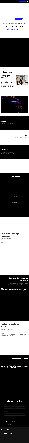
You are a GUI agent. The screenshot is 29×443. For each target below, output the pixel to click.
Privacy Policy (19, 424)
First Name (5, 404)
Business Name (5, 411)
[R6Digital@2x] (4, 440)
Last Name (16, 404)
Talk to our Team (4, 438)
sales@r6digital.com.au (14, 421)
